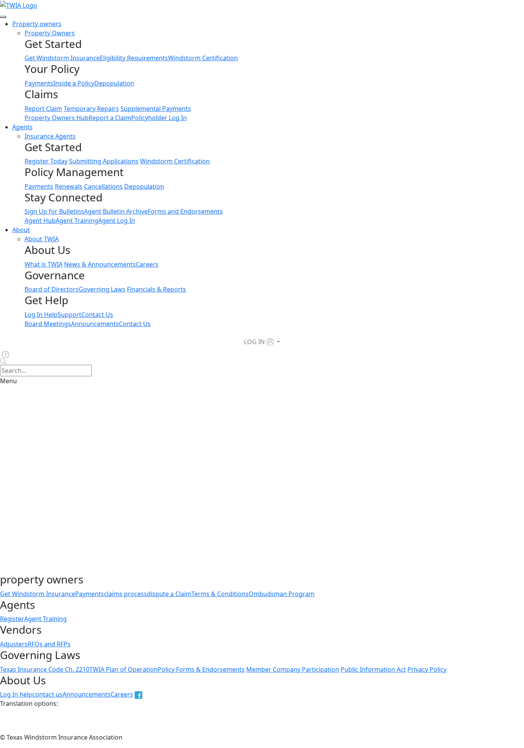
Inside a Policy (73, 83)
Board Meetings (48, 324)
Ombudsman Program (282, 594)
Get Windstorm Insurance (62, 58)
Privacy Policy (427, 669)
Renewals (68, 186)
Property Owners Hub (57, 118)
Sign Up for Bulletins (54, 211)
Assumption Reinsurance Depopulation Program (179, 433)
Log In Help (41, 314)
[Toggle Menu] (3, 17)
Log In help (16, 694)
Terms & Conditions (220, 594)
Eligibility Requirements (134, 58)
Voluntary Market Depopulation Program (221, 492)
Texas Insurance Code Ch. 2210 (44, 669)
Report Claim (43, 108)
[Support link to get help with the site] (7, 354)
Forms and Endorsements (185, 211)
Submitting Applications (103, 161)
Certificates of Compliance (325, 476)
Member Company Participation (292, 669)
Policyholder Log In (159, 118)
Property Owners (50, 33)
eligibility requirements (222, 476)
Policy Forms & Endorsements (201, 669)
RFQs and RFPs (49, 644)
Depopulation (114, 83)
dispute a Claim (169, 594)
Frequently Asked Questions (41, 538)
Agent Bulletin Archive (116, 211)
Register (12, 619)
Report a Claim (110, 118)
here (41, 507)
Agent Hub (40, 220)
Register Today (46, 161)
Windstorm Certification (203, 58)
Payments (39, 83)
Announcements (95, 324)
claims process (125, 594)
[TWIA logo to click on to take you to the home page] (18, 4)
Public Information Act (373, 669)
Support (69, 314)
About (21, 230)
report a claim (147, 568)
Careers (147, 264)
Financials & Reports (156, 289)
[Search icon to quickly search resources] (262, 361)
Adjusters (14, 644)
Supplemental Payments (155, 108)
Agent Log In (116, 220)
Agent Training (77, 220)
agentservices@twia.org (140, 522)
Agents (22, 127)
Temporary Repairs (91, 108)
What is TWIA (44, 264)
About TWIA (42, 239)
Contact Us (97, 314)
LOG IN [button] (254, 342)
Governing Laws (102, 289)
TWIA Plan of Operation (123, 669)
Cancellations (103, 186)
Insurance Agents (50, 136)
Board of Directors (52, 289)
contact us (47, 694)
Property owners (36, 24)
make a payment (101, 568)
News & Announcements (100, 264)
